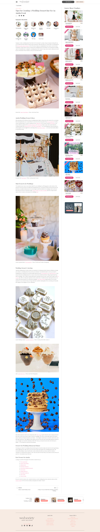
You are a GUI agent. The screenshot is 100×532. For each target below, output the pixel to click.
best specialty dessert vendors (23, 46)
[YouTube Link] (29, 526)
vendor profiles (19, 480)
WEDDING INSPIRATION (50, 520)
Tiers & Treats (23, 476)
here (37, 192)
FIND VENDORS (50, 518)
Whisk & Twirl (23, 465)
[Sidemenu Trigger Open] (17, 2)
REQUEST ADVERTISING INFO (73, 518)
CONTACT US (73, 523)
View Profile (78, 26)
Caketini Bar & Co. (21, 373)
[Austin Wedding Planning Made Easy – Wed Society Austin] (24, 2)
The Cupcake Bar (50, 121)
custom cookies (35, 190)
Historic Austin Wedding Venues (24, 489)
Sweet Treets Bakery (24, 112)
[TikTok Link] (32, 526)
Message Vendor (69, 26)
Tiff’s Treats (39, 124)
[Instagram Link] (22, 526)
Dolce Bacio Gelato (41, 127)
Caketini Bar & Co (52, 273)
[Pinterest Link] (27, 526)
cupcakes (45, 190)
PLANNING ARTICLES (50, 521)
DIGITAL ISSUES (73, 521)
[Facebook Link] (24, 526)
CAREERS (72, 526)
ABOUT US (73, 520)
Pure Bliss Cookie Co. (30, 339)
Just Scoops (52, 123)
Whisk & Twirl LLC (28, 126)
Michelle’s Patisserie (32, 124)
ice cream (41, 190)
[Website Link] (27, 521)
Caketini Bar (38, 123)
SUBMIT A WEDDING (79, 1)
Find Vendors (68, 1)
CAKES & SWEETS (18, 8)
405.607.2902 (73, 517)
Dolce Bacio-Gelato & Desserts (27, 468)
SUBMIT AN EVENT (50, 523)
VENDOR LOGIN (73, 524)
